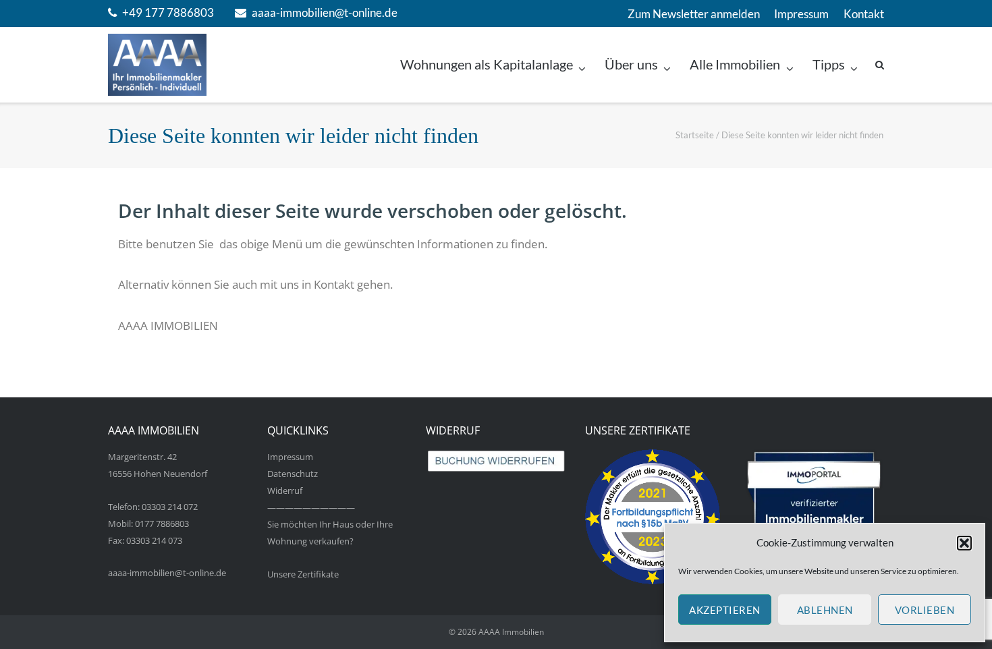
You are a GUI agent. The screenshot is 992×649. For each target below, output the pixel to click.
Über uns (631, 64)
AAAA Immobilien (511, 632)
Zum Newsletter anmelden (694, 14)
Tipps (828, 64)
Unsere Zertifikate (303, 574)
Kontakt (864, 14)
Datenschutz (292, 474)
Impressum (801, 14)
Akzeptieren (725, 610)
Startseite (695, 135)
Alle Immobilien (735, 64)
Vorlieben (925, 610)
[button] (964, 543)
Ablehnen (825, 610)
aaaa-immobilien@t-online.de (324, 12)
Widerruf (284, 490)
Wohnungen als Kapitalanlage (486, 64)
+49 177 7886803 (168, 12)
